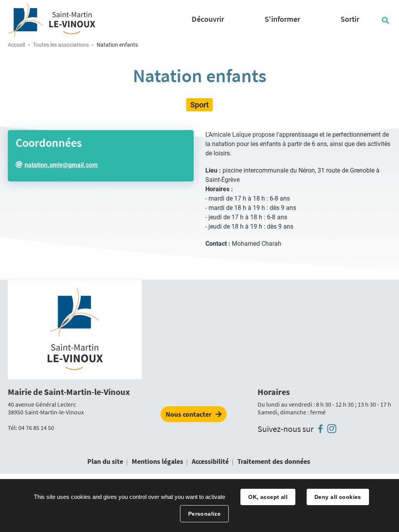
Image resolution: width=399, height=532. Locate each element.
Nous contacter (189, 414)
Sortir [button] (350, 19)
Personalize (204, 514)
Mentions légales (157, 461)
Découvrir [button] (208, 19)
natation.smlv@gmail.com (61, 165)
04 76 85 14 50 (36, 428)
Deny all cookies (337, 497)
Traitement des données (273, 461)
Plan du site (105, 461)
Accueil (16, 45)
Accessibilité (210, 461)
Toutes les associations (61, 45)
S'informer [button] (282, 19)
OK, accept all (268, 497)
